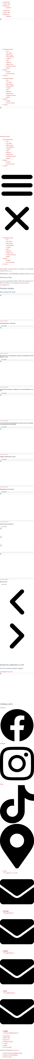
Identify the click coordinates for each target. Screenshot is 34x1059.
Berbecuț (8, 62)
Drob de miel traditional (6, 524)
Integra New (6, 2)
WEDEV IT (17, 1050)
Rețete (8, 68)
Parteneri (8, 7)
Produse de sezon (11, 66)
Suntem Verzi (6, 4)
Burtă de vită (3, 582)
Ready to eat (9, 64)
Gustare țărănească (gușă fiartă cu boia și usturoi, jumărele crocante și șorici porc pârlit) (16, 423)
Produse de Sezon (13, 269)
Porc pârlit (9, 53)
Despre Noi (6, 6)
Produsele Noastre (8, 49)
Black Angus (9, 55)
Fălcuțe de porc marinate (7, 489)
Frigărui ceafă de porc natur (8, 456)
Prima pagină (3, 269)
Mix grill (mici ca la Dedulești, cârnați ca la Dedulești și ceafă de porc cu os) (16, 356)
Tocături (8, 58)
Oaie (7, 60)
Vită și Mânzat (10, 56)
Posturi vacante (10, 73)
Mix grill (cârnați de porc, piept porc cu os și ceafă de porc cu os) (16, 390)
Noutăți (5, 70)
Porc (7, 51)
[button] (17, 202)
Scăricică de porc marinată (7, 323)
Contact (5, 75)
